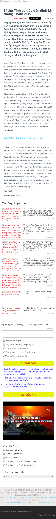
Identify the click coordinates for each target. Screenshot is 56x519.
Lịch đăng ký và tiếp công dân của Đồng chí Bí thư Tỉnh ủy (26, 324)
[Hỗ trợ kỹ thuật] (28, 457)
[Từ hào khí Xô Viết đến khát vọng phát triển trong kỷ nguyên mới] (28, 421)
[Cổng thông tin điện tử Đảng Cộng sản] (28, 461)
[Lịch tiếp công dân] (28, 446)
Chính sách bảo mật (8, 511)
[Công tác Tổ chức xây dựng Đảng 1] (28, 344)
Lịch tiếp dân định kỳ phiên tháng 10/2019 (37, 292)
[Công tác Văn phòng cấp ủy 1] (28, 356)
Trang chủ (42, 515)
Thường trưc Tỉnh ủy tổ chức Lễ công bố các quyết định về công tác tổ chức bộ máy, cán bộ (27, 385)
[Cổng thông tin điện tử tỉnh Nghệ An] (28, 465)
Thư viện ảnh (28, 394)
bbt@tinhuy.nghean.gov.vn (16, 502)
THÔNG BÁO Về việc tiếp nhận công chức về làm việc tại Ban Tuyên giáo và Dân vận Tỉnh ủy (28, 379)
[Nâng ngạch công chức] (28, 450)
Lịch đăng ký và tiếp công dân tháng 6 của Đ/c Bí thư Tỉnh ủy (38, 309)
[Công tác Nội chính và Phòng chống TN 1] (28, 352)
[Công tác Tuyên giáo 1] (28, 341)
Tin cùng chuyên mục (14, 203)
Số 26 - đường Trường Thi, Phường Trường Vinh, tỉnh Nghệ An (31, 497)
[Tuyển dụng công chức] (28, 453)
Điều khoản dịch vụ (25, 511)
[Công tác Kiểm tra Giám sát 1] (28, 348)
